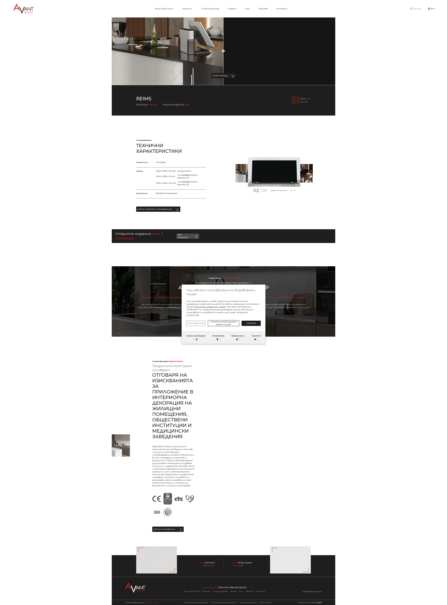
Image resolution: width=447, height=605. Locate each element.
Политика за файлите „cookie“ (210, 307)
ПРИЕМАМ (251, 323)
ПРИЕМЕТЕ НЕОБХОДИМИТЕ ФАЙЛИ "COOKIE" (223, 323)
